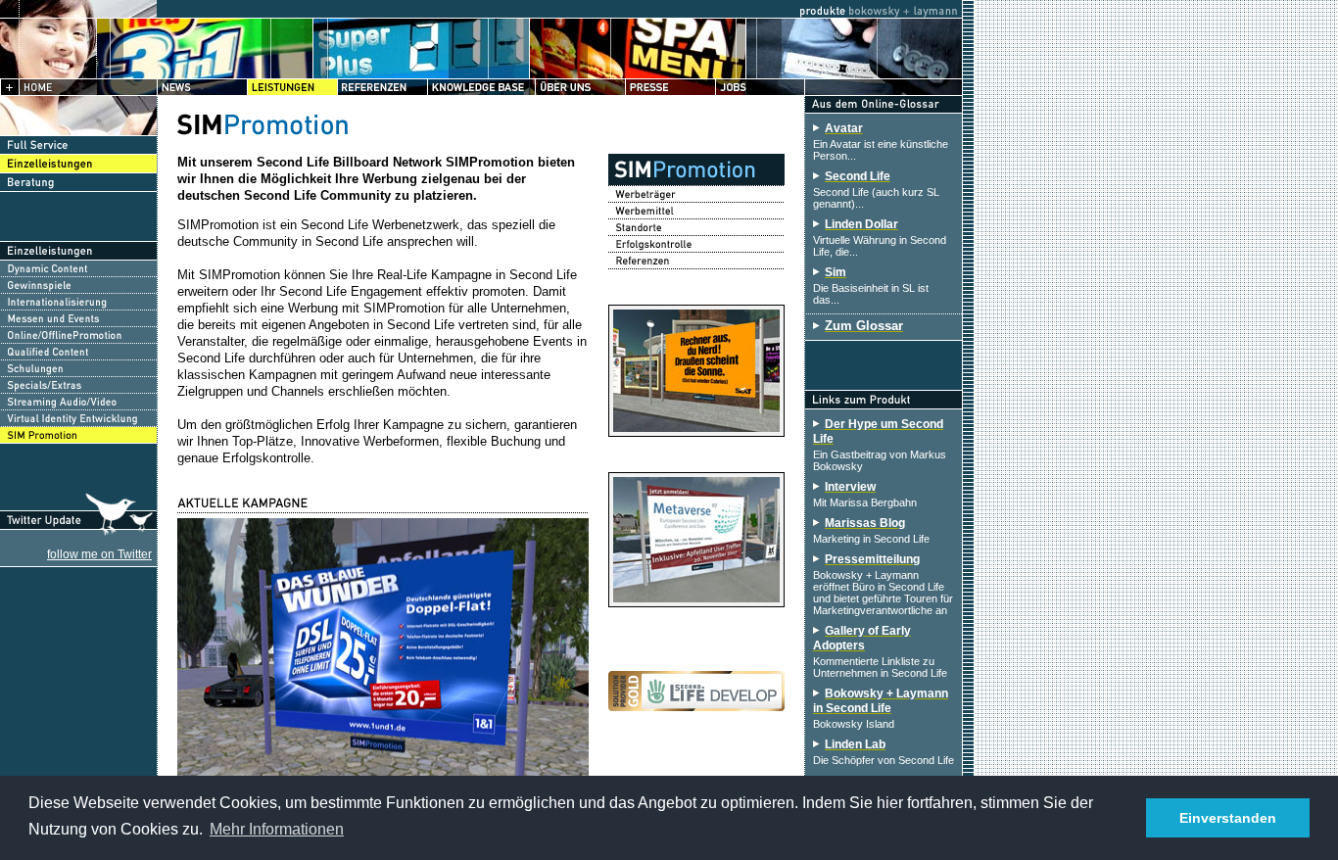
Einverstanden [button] (1227, 818)
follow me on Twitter (99, 554)
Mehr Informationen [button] (277, 829)
